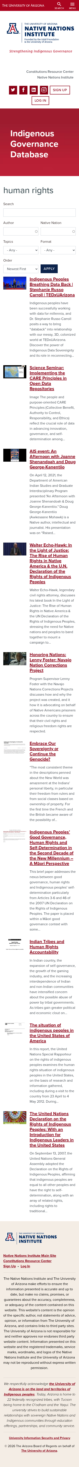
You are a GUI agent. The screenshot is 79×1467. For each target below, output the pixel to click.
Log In (40, 100)
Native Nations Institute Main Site (29, 1256)
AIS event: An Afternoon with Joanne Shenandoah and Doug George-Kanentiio (53, 459)
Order (7, 260)
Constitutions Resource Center (50, 72)
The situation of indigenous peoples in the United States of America (52, 1033)
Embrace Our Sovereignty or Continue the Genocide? (44, 751)
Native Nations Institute (55, 77)
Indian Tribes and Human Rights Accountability (47, 947)
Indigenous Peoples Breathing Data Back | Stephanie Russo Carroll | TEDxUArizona (52, 287)
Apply (49, 269)
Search (8, 204)
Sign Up (60, 90)
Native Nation (51, 223)
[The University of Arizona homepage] (26, 5)
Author (8, 223)
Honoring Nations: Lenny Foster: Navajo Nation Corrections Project (50, 662)
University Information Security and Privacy (39, 1438)
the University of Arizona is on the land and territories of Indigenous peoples (39, 1389)
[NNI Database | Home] (39, 38)
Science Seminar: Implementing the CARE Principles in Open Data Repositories (48, 378)
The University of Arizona (39, 1451)
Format (46, 241)
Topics (8, 241)
